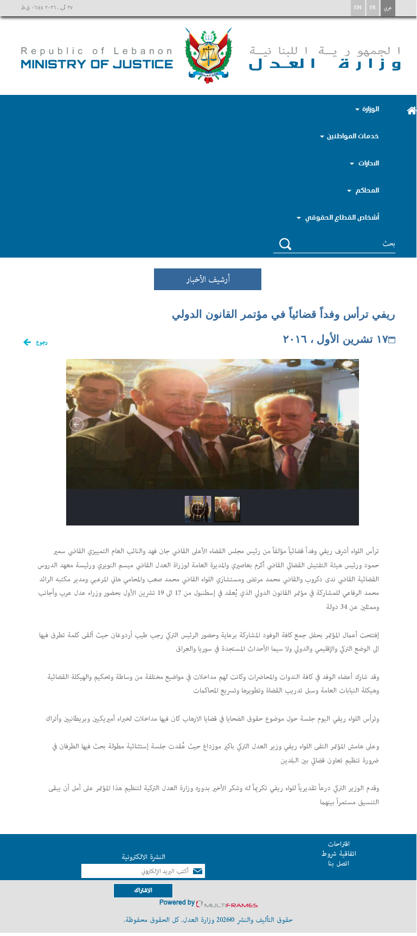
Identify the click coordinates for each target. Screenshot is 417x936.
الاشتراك (143, 890)
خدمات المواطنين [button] (353, 135)
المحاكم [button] (366, 189)
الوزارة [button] (370, 108)
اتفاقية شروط (338, 854)
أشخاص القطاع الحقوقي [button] (341, 217)
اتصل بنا (338, 863)
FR (373, 8)
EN (358, 8)
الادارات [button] (368, 162)
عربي (388, 8)
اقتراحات (339, 844)
